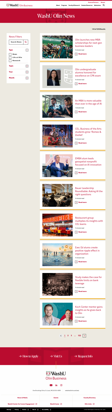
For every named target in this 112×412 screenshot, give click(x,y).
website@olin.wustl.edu (72, 390)
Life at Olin (17, 57)
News (15, 54)
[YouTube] (51, 385)
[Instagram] (61, 385)
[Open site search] (103, 5)
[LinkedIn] (56, 385)
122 (79, 336)
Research (16, 60)
